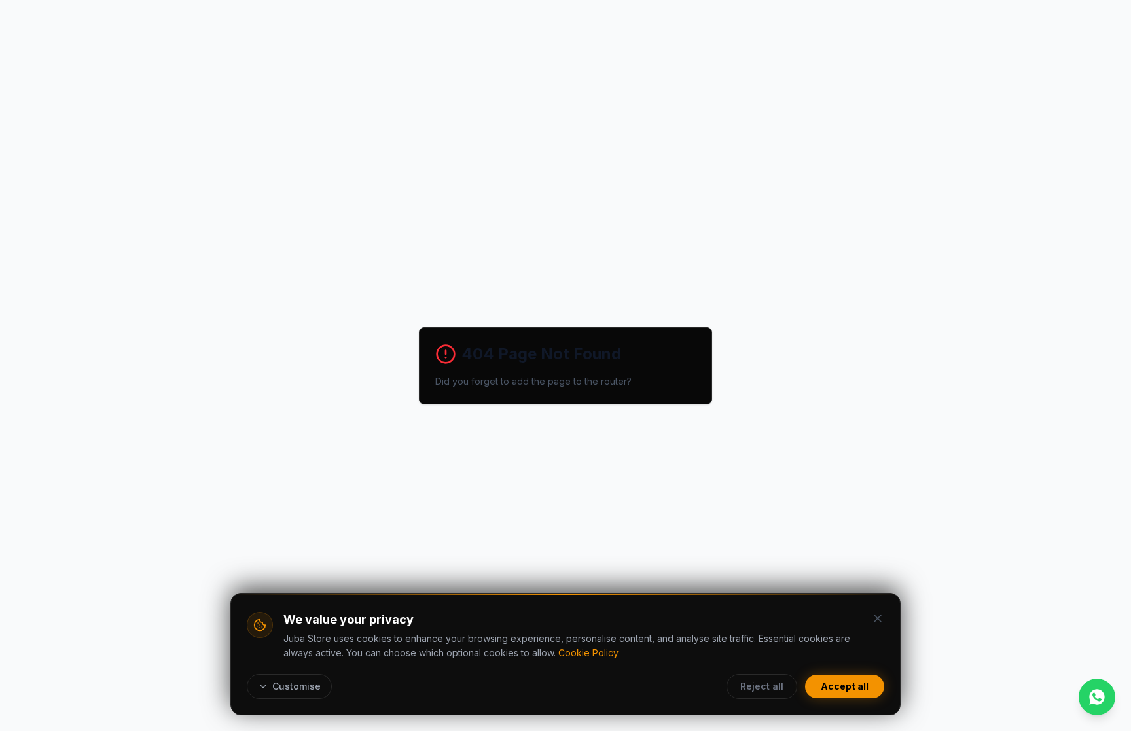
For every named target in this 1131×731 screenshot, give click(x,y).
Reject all (761, 686)
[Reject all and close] (877, 618)
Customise (296, 686)
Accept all (845, 686)
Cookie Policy (588, 652)
